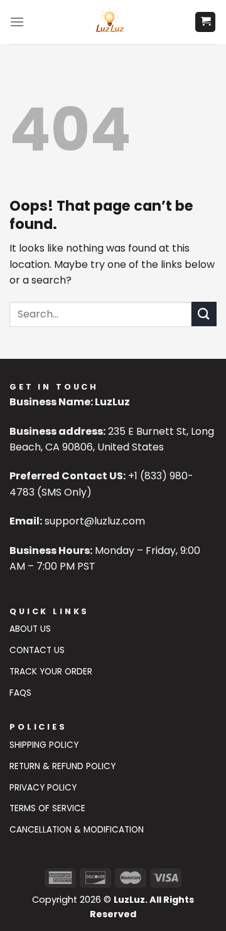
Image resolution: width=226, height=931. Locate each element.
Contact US (37, 650)
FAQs (20, 693)
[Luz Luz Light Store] (109, 22)
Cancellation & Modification (76, 830)
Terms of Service (47, 808)
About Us (30, 629)
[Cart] (205, 22)
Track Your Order (50, 672)
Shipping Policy (43, 745)
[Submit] (204, 314)
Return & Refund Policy (62, 766)
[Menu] (16, 21)
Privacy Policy (43, 788)
